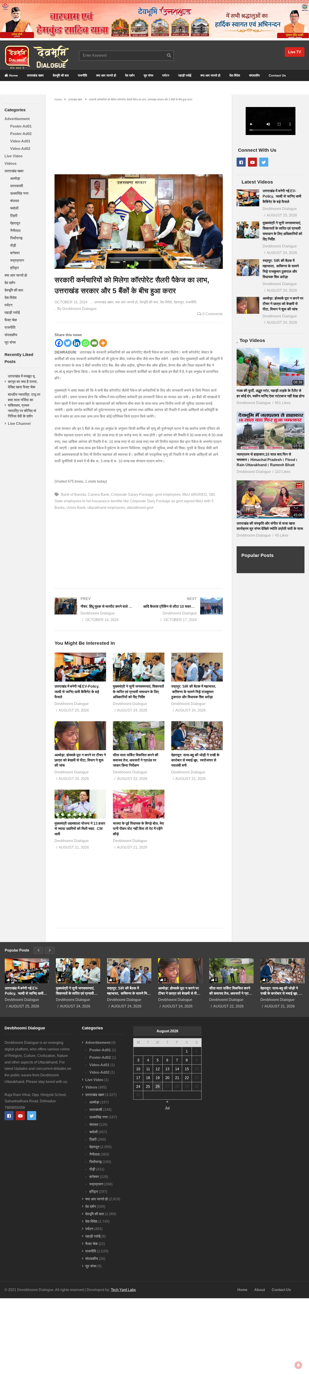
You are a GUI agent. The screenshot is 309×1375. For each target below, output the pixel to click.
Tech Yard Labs (123, 1290)
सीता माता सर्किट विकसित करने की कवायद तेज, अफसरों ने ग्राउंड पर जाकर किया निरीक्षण (135, 760)
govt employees (168, 494)
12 (158, 1069)
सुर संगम (148, 75)
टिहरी (13, 216)
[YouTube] (252, 162)
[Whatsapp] (85, 343)
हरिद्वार (14, 268)
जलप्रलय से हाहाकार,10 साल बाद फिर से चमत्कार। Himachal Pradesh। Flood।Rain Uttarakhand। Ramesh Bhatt (267, 459)
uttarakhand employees (106, 508)
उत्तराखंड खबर (35, 75)
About (259, 1290)
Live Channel (19, 424)
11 (148, 1069)
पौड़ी (13, 245)
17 (138, 1078)
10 (138, 1069)
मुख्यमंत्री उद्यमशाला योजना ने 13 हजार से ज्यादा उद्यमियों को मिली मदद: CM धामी (80, 828)
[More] (103, 343)
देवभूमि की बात (61, 75)
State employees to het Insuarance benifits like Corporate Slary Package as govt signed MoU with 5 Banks (134, 504)
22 (187, 1078)
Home (13, 75)
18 (148, 1078)
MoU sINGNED (194, 494)
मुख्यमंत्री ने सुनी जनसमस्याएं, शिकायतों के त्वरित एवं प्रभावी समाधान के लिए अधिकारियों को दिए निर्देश (138, 691)
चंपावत (14, 201)
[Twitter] (68, 343)
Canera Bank (98, 494)
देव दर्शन (130, 75)
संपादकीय (254, 75)
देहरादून (15, 223)
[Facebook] (59, 343)
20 (167, 1078)
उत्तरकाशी (16, 186)
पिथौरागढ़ (16, 238)
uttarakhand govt (140, 508)
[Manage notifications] (298, 1365)
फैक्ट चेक (11, 320)
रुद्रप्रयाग (17, 260)
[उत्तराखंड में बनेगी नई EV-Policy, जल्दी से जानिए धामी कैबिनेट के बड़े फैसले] (248, 197)
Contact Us (277, 75)
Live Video (14, 156)
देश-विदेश (234, 75)
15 (187, 1069)
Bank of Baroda (73, 494)
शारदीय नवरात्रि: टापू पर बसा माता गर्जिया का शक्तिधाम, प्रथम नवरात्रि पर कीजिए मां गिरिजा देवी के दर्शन (24, 405)
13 (167, 1069)
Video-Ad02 (20, 149)
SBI (212, 494)
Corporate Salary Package (132, 494)
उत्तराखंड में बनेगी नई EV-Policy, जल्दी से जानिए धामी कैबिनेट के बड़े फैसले (77, 691)
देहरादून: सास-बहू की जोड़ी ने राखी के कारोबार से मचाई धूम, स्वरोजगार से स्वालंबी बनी (195, 760)
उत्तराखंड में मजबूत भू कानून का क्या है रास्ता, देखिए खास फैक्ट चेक (23, 381)
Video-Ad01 (20, 141)
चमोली (14, 208)
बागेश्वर (15, 253)
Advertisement (17, 119)
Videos (11, 163)
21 (177, 1078)
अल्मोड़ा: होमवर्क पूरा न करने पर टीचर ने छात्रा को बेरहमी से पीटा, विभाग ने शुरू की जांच (80, 760)
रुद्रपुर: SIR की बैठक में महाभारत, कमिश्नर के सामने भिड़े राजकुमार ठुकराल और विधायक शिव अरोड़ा (193, 691)
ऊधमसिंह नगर (19, 193)
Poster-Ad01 (21, 126)
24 (138, 1087)
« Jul (167, 1102)
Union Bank (76, 508)
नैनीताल (15, 231)
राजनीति (82, 75)
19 (158, 1078)
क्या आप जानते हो (106, 75)
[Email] (94, 343)
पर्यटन (165, 75)
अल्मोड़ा (15, 178)
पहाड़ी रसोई (184, 75)
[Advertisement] (138, 136)
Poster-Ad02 (21, 134)
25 (148, 1087)
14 (177, 1069)
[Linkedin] (77, 343)
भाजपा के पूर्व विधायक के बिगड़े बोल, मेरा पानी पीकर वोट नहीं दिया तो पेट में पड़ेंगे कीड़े (138, 828)
